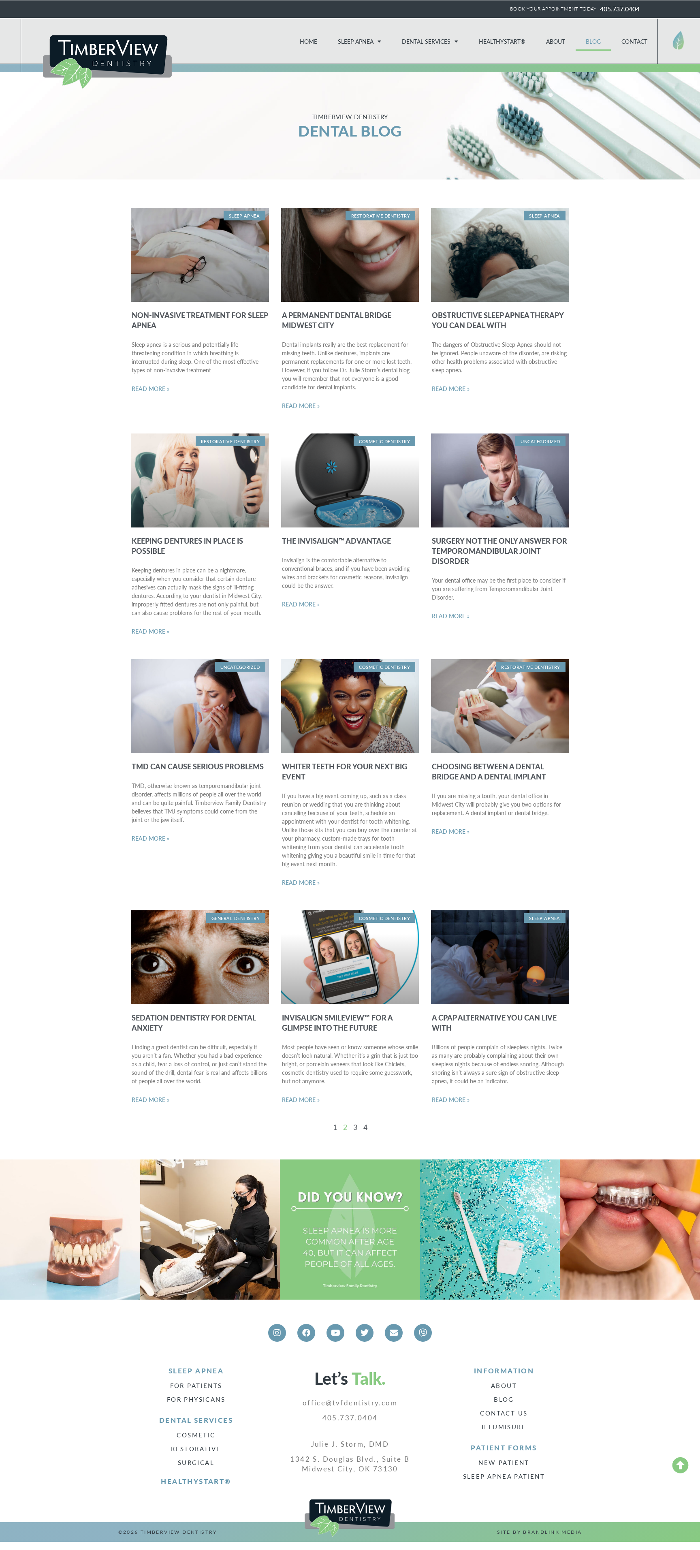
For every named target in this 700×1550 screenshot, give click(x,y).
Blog (593, 41)
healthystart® (196, 1481)
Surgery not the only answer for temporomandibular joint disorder (499, 551)
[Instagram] (277, 1333)
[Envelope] (394, 1333)
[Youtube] (335, 1333)
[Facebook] (306, 1333)
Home (308, 41)
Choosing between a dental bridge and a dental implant (489, 771)
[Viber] (423, 1333)
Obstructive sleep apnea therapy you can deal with (497, 320)
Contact (634, 41)
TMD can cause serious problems (198, 766)
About (555, 41)
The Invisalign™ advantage (336, 541)
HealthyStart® (502, 41)
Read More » (150, 388)
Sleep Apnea (355, 41)
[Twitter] (364, 1333)
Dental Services (426, 41)
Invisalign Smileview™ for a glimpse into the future (337, 1022)
